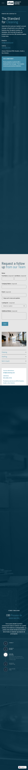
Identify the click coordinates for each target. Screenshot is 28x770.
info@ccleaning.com (7, 42)
